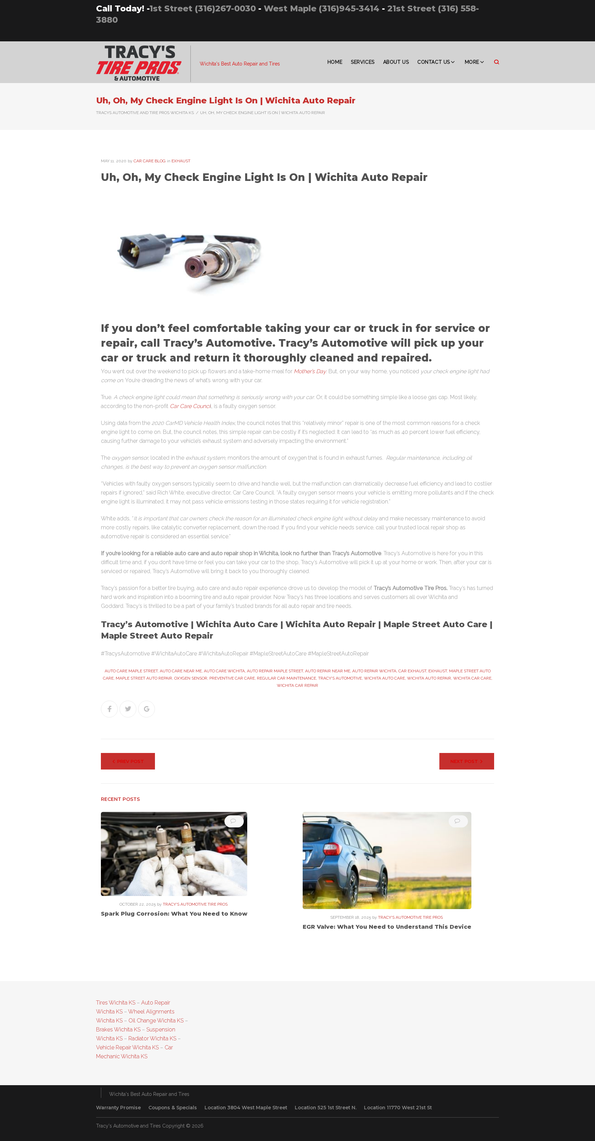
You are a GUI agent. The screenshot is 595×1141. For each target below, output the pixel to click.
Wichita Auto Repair (429, 678)
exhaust (437, 671)
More (472, 62)
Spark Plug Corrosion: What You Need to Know (174, 913)
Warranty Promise (118, 1107)
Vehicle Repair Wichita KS (127, 1047)
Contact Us (433, 62)
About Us (396, 62)
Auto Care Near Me (181, 671)
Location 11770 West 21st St (398, 1107)
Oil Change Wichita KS (156, 1020)
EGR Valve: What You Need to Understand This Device (387, 927)
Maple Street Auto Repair (144, 678)
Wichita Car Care (472, 678)
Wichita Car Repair (297, 685)
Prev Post (130, 761)
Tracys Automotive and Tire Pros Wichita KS (145, 112)
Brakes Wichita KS (118, 1029)
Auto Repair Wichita (374, 671)
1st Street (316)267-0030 (202, 8)
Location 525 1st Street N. (325, 1107)
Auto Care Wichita (224, 671)
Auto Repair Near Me (327, 671)
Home (334, 62)
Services (362, 62)
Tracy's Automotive (340, 678)
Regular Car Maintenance (286, 678)
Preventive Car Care (232, 678)
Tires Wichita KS (115, 1002)
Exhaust (180, 161)
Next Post (464, 761)
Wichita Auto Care (384, 678)
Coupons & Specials (172, 1107)
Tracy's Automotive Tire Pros (195, 904)
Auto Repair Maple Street (275, 671)
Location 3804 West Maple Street (246, 1107)
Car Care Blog (150, 161)
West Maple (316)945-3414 (321, 8)
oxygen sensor (190, 678)
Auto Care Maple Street (131, 671)
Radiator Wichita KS (152, 1038)
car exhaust (412, 671)
